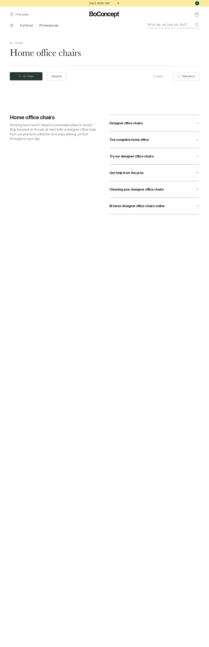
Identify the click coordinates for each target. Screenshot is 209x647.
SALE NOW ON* (99, 3)
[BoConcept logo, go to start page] (104, 14)
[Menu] (11, 25)
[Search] (197, 24)
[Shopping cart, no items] (196, 14)
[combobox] (173, 24)
